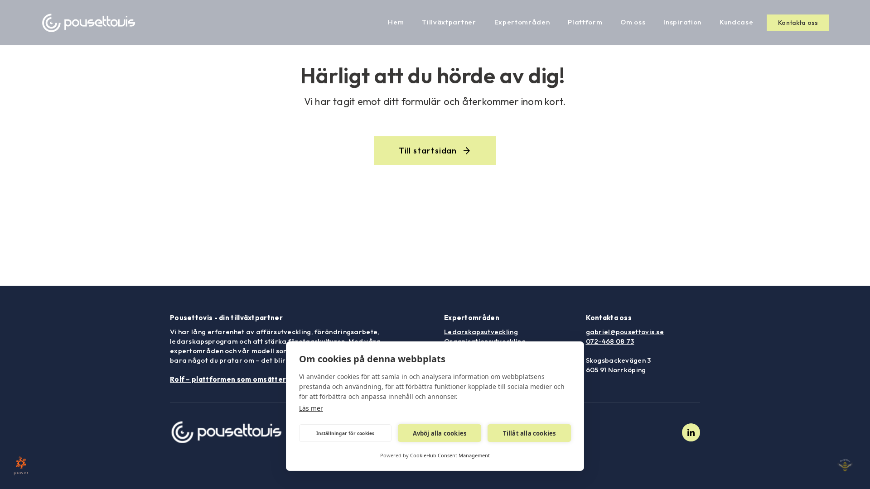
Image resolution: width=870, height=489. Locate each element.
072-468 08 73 (610, 341)
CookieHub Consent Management (450, 455)
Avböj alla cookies (440, 433)
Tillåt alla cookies (529, 433)
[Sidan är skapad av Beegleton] (845, 465)
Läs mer (311, 408)
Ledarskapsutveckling (481, 331)
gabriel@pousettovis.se (625, 331)
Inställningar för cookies (345, 433)
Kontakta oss (798, 23)
